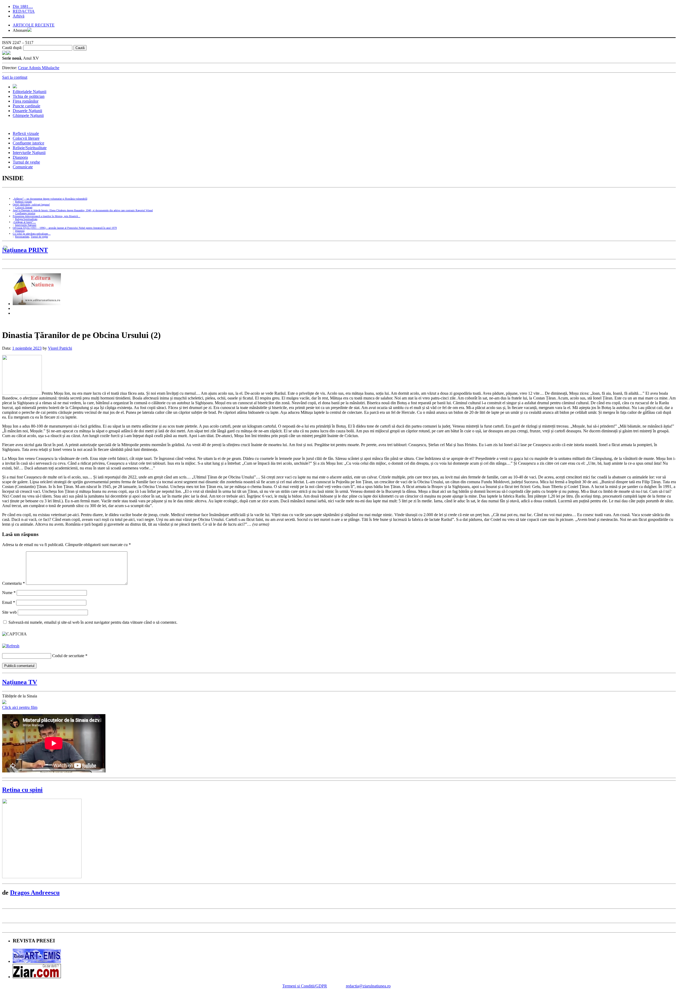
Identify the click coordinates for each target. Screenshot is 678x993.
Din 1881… (23, 6)
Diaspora (20, 157)
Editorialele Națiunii (29, 91)
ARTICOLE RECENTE (34, 25)
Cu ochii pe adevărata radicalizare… (32, 233)
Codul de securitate (68, 655)
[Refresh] (10, 646)
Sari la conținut (14, 77)
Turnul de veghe (26, 162)
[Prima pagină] (15, 87)
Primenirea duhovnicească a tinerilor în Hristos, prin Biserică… (46, 216)
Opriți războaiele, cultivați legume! (31, 204)
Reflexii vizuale (26, 133)
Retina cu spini (22, 789)
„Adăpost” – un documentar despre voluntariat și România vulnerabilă (50, 198)
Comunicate (23, 167)
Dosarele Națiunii (27, 110)
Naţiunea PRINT (25, 250)
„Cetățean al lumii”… (24, 222)
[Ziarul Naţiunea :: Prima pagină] (6, 53)
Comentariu (13, 583)
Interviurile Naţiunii (29, 152)
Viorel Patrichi (60, 348)
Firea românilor (25, 101)
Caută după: (12, 47)
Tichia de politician (28, 96)
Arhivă (18, 16)
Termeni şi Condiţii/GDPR (304, 986)
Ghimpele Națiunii (28, 115)
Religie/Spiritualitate (30, 148)
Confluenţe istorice (28, 143)
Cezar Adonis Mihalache (38, 67)
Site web (9, 612)
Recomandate (22, 236)
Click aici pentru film (19, 707)
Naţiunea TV (19, 682)
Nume (9, 592)
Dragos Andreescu (35, 892)
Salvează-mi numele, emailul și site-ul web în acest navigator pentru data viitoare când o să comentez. (92, 622)
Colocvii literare (26, 138)
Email (8, 602)
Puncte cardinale (26, 106)
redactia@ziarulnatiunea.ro (368, 986)
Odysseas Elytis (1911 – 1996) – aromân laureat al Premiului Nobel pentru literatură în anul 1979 (65, 227)
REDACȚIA (24, 11)
